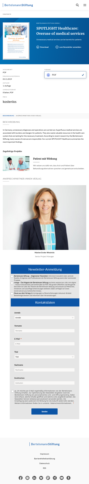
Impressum (44, 454)
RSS (44, 468)
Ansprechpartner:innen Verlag (28, 115)
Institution (19, 378)
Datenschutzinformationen (60, 403)
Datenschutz (44, 463)
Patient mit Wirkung (45, 158)
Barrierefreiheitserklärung (44, 458)
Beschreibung (8, 115)
